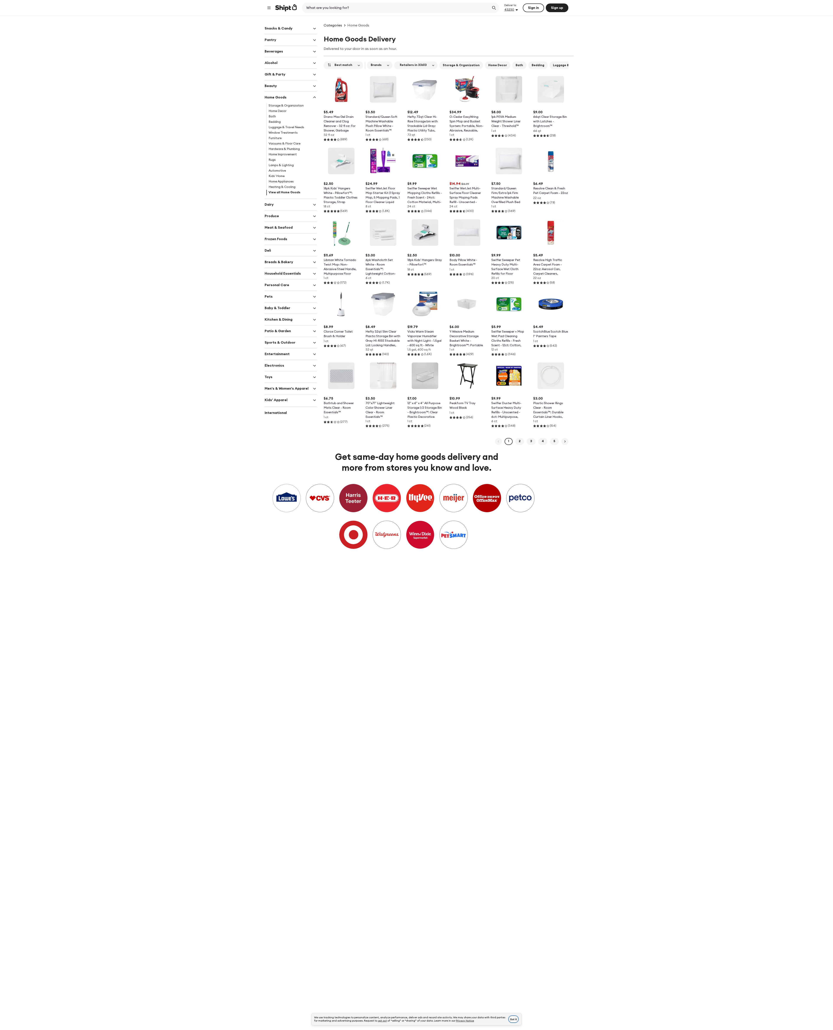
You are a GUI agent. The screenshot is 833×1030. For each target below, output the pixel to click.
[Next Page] (564, 441)
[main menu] (269, 7)
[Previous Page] (498, 441)
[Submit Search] (494, 7)
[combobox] (396, 8)
